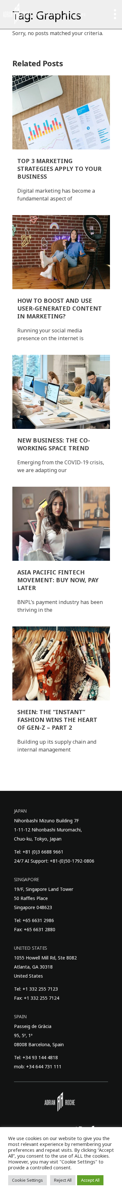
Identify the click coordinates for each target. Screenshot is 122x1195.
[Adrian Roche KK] (16, 13)
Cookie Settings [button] (27, 1180)
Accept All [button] (90, 1180)
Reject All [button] (63, 1180)
